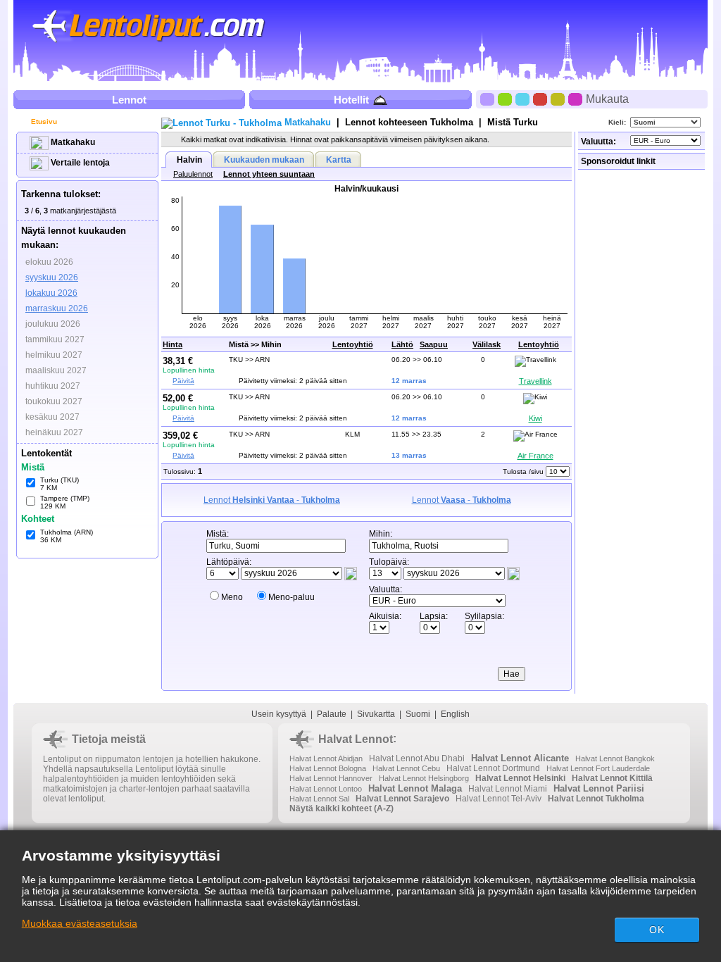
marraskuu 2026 (56, 308)
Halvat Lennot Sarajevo (402, 799)
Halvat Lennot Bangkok (615, 758)
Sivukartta (376, 714)
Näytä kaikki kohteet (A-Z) (341, 808)
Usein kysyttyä (278, 714)
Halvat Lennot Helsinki (520, 778)
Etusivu (43, 121)
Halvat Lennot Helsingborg (424, 778)
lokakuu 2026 (51, 293)
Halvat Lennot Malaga (415, 788)
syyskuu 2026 (51, 277)
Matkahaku (72, 142)
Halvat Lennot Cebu (406, 768)
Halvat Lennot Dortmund (493, 768)
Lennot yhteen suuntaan (269, 174)
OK (657, 929)
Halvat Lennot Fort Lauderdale (598, 768)
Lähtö (402, 344)
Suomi (418, 714)
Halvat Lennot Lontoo (325, 789)
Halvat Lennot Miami (507, 789)
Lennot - (271, 500)
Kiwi (535, 418)
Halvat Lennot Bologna (327, 768)
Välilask (486, 344)
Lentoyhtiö (352, 344)
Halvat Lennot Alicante (520, 758)
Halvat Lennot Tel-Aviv (498, 799)
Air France (535, 455)
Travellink (535, 381)
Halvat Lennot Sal (319, 798)
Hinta (172, 344)
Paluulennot (193, 174)
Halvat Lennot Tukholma (596, 799)
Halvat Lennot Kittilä (612, 778)
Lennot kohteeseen (409, 122)
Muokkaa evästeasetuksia (79, 923)
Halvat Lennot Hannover (330, 778)
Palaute (331, 714)
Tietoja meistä (109, 739)
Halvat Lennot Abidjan (326, 758)
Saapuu (434, 344)
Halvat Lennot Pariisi (598, 788)
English (455, 714)
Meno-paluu (291, 597)
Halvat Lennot (355, 739)
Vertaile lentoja (79, 163)
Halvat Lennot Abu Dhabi (417, 758)
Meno (232, 597)
